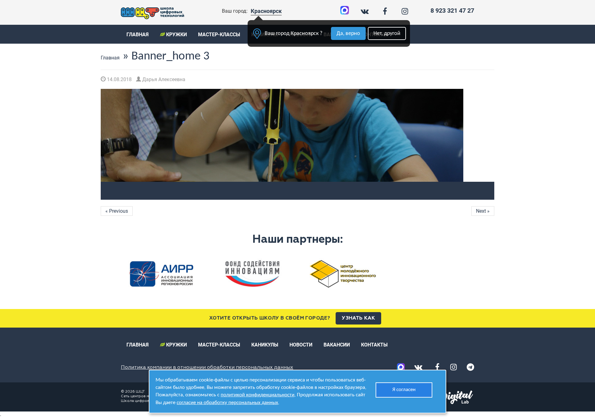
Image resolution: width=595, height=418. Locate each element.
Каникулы (264, 345)
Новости (300, 345)
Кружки (176, 34)
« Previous (116, 211)
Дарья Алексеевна (163, 79)
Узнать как (358, 318)
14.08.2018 (119, 79)
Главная (137, 34)
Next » (483, 211)
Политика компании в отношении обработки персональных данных (207, 367)
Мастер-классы (219, 34)
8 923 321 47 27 (452, 10)
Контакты (374, 345)
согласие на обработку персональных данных (227, 402)
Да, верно (348, 34)
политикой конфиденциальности (257, 395)
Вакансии (337, 345)
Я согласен (404, 389)
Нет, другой (386, 34)
